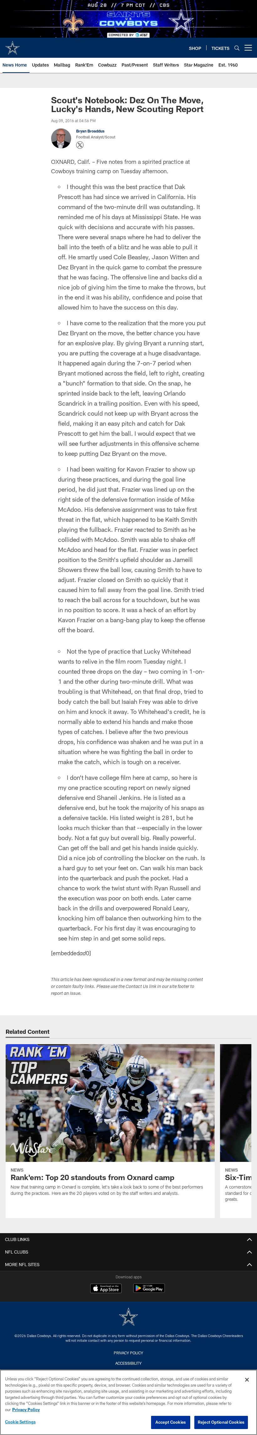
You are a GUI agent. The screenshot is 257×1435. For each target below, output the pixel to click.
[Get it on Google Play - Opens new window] (149, 1291)
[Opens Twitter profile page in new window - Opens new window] (80, 145)
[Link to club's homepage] (12, 45)
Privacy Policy (128, 1353)
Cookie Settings (20, 1421)
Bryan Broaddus (90, 131)
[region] (128, 1402)
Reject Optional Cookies (221, 1422)
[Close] (247, 1380)
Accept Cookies (170, 1422)
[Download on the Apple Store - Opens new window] (106, 1289)
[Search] (236, 48)
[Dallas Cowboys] (128, 1317)
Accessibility (128, 1363)
